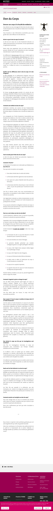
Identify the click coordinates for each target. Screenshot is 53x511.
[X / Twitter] (44, 501)
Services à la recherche (32, 484)
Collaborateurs (38, 1)
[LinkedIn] (46, 501)
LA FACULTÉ (19, 4)
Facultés (28, 1)
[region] (26, 506)
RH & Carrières (31, 479)
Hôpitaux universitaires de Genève (44, 481)
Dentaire (17, 484)
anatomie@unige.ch (45, 52)
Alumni (47, 1)
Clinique (17, 482)
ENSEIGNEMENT (24, 4)
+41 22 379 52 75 (45, 49)
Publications (24, 12)
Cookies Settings (5, 508)
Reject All (47, 508)
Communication (29, 12)
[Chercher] (49, 7)
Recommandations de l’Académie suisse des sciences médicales (44, 84)
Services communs (31, 482)
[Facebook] (41, 501)
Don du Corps (9, 12)
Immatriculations (19, 499)
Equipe (35, 12)
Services (44, 1)
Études (32, 1)
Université (24, 1)
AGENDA (40, 4)
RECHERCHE (30, 4)
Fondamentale (18, 479)
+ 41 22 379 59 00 (44, 488)
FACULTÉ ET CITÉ (35, 4)
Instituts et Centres (19, 487)
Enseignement (14, 12)
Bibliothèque (30, 487)
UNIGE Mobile (31, 501)
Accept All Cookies (38, 508)
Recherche (19, 12)
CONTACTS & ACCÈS (46, 4)
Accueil (5, 12)
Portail (46, 7)
